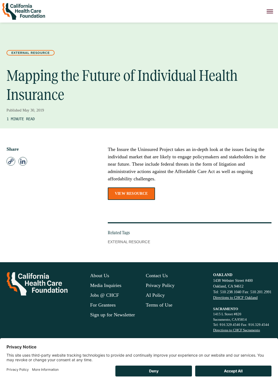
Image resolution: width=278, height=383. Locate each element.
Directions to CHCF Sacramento (236, 330)
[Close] (270, 11)
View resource (131, 194)
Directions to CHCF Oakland (235, 298)
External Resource (30, 52)
